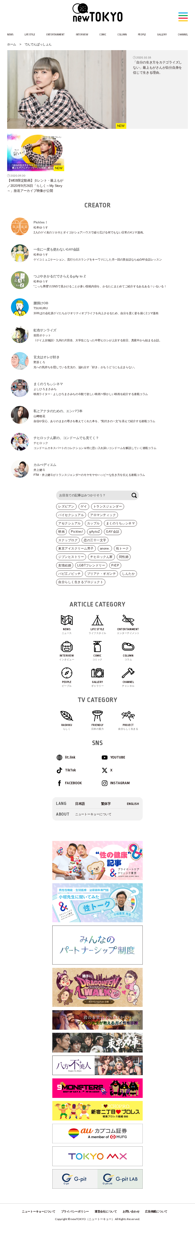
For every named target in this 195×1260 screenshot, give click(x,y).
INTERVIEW (82, 34)
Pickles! (77, 531)
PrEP (115, 565)
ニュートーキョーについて (93, 814)
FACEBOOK (73, 783)
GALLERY (161, 34)
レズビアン (66, 506)
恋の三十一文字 (95, 540)
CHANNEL (183, 34)
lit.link (70, 757)
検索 (134, 495)
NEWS (10, 34)
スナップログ (68, 540)
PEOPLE (142, 34)
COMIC (102, 34)
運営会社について (106, 1211)
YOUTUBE (117, 757)
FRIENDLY (97, 727)
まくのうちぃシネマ (120, 523)
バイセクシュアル (71, 515)
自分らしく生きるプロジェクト (80, 582)
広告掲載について (156, 1211)
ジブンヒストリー (71, 557)
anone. (105, 548)
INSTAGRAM (120, 783)
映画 (61, 531)
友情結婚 (64, 565)
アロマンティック (103, 515)
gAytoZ (94, 531)
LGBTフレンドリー (91, 565)
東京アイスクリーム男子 (76, 548)
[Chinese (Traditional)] (106, 803)
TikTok (70, 770)
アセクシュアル (69, 523)
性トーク (122, 548)
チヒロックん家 (101, 557)
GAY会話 (112, 531)
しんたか (128, 573)
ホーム (11, 44)
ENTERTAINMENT (55, 34)
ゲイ (84, 506)
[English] (133, 803)
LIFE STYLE (29, 34)
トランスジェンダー (107, 506)
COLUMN (122, 34)
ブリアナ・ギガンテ (101, 573)
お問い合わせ (131, 1211)
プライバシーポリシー (75, 1211)
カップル (93, 523)
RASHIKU (66, 727)
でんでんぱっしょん (38, 44)
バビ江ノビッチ (69, 573)
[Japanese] (80, 803)
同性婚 (124, 557)
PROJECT (128, 727)
